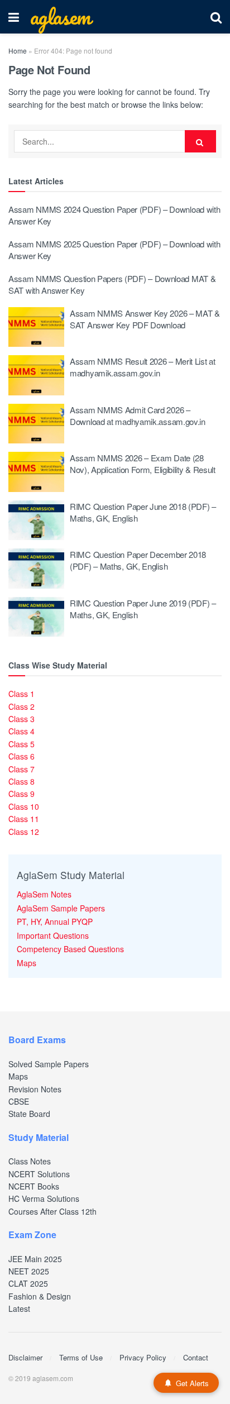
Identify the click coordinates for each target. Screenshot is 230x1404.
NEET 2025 (28, 1271)
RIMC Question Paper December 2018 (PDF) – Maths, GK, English (138, 560)
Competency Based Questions (70, 948)
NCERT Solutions (39, 1173)
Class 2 (21, 706)
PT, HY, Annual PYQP (55, 921)
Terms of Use (81, 1357)
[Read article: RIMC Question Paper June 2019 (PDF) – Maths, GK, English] (36, 617)
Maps (26, 962)
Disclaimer (25, 1357)
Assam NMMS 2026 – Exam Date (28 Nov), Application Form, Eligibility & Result (142, 463)
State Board (29, 1113)
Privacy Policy (142, 1357)
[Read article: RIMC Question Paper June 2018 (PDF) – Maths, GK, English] (36, 520)
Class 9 (21, 793)
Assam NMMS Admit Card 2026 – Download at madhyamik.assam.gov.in (137, 415)
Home (17, 50)
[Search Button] (216, 17)
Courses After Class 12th (52, 1211)
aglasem (60, 16)
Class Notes (29, 1161)
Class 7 (21, 769)
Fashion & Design (39, 1296)
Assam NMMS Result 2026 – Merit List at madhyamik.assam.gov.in (142, 367)
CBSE (18, 1101)
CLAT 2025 (28, 1283)
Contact (195, 1357)
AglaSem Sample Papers (61, 908)
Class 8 (21, 781)
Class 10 (23, 806)
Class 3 (21, 718)
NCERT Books (33, 1186)
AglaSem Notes (44, 894)
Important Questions (53, 935)
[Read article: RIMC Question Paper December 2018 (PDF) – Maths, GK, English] (36, 568)
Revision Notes (34, 1089)
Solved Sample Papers (48, 1063)
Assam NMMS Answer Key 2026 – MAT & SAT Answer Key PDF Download (145, 319)
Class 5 (21, 743)
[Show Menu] (13, 17)
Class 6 (21, 756)
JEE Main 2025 (35, 1258)
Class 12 (23, 831)
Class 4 (21, 731)
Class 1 (21, 693)
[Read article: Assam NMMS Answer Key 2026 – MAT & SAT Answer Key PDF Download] (36, 327)
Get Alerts (192, 1383)
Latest (19, 1308)
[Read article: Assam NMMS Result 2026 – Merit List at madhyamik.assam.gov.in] (36, 375)
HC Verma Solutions (43, 1198)
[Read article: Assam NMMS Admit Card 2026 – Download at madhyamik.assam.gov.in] (36, 424)
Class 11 (23, 818)
